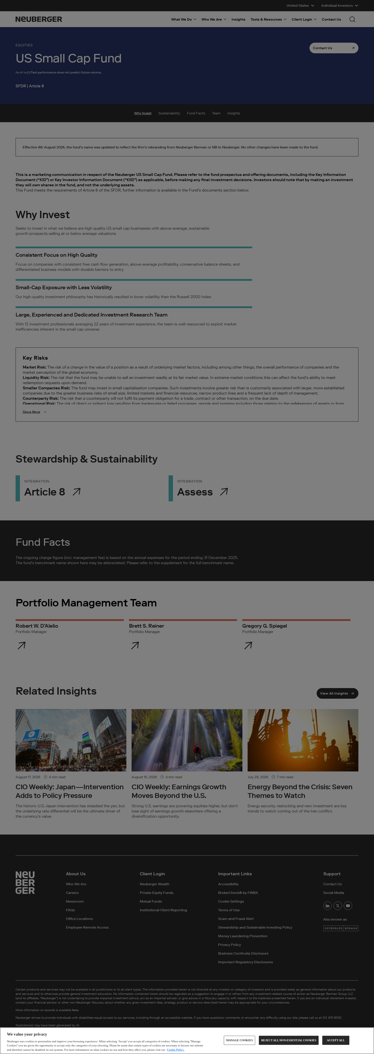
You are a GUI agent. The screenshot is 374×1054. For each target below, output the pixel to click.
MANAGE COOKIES (239, 1040)
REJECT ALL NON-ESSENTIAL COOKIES (288, 1040)
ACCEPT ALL (336, 1040)
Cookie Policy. (175, 1049)
